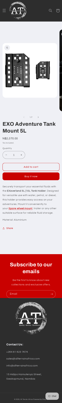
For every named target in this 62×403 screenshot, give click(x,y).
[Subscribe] (51, 294)
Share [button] (9, 228)
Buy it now (31, 176)
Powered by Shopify (40, 399)
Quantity (7, 148)
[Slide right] (38, 117)
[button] (4, 10)
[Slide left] (23, 117)
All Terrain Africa (26, 399)
